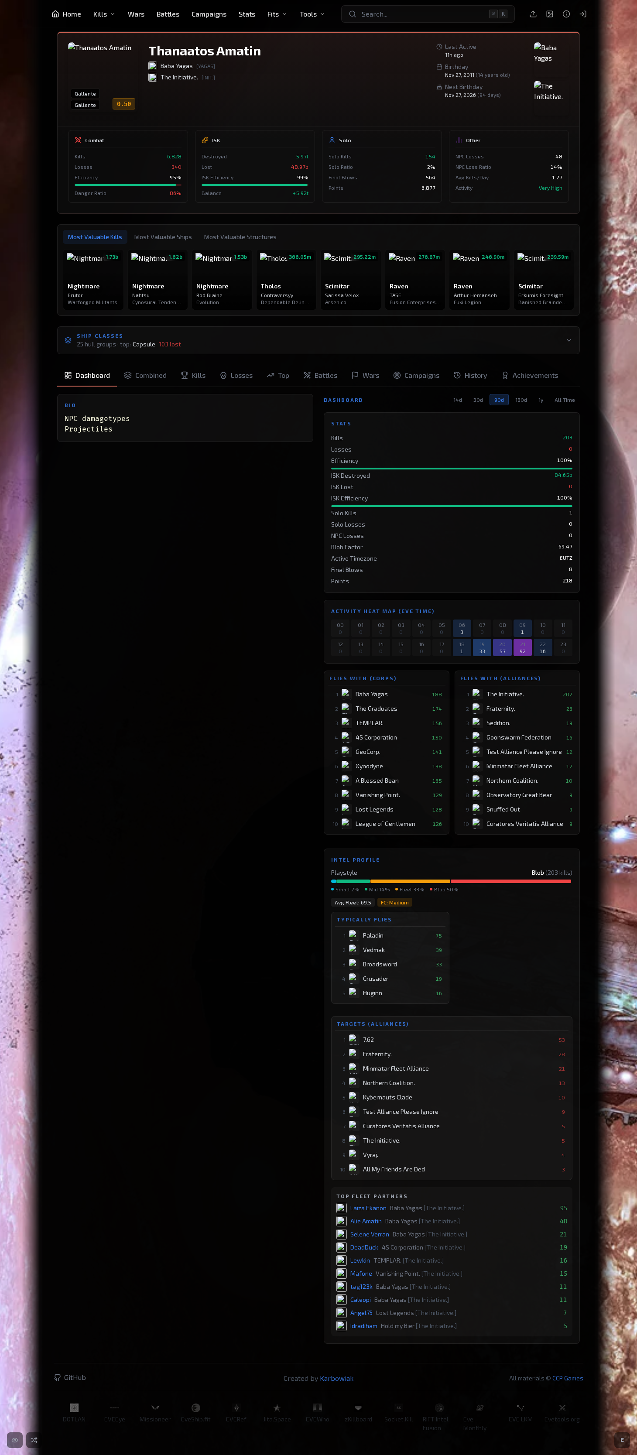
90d (499, 400)
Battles (168, 14)
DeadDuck (364, 1247)
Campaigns (209, 14)
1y (540, 400)
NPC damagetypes (97, 418)
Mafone (361, 1273)
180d (521, 400)
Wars (136, 14)
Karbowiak (336, 1378)
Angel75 (361, 1312)
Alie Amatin (366, 1221)
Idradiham (363, 1325)
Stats (247, 14)
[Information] (566, 14)
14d (457, 400)
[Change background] (550, 14)
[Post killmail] (533, 14)
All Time (565, 400)
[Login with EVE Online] (583, 14)
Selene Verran (369, 1234)
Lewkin (360, 1260)
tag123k (361, 1286)
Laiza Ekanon (368, 1208)
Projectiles (89, 429)
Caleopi (360, 1299)
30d (478, 400)
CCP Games (567, 1378)
